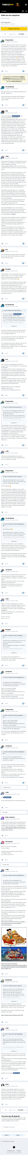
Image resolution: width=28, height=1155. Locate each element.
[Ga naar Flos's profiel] (2, 250)
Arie (6, 359)
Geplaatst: (11, 41)
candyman (8, 569)
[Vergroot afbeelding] (14, 937)
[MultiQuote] (2, 71)
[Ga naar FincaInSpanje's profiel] (2, 87)
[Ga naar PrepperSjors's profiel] (2, 41)
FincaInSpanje (9, 87)
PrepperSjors (7, 22)
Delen (7, 1135)
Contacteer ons (11, 1150)
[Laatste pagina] (26, 34)
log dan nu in (18, 1119)
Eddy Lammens (10, 817)
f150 (6, 111)
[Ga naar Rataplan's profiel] (2, 270)
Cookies (19, 1150)
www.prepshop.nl (16, 81)
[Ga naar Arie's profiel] (2, 360)
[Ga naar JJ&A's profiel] (2, 157)
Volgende (21, 34)
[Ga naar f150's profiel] (2, 112)
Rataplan (8, 269)
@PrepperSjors (15, 116)
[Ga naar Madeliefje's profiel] (2, 980)
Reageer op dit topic (14, 28)
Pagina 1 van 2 (12, 34)
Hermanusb (8, 841)
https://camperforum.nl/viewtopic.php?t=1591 (12, 1015)
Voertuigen (12, 23)
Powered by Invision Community (14, 1152)
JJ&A (7, 156)
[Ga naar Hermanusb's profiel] (2, 842)
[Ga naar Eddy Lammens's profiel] (2, 818)
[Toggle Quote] (3, 310)
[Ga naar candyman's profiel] (2, 570)
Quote (6, 71)
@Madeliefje (16, 1073)
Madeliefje (8, 980)
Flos (6, 249)
